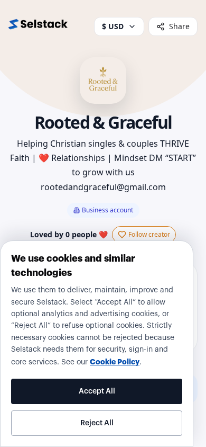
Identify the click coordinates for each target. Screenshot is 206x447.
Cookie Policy (114, 361)
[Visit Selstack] (38, 26)
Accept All (97, 391)
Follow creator (149, 234)
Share (179, 26)
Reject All (97, 423)
